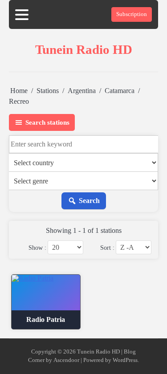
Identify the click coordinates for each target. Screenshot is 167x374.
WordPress (125, 360)
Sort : (107, 247)
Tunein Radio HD (83, 49)
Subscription (131, 14)
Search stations (47, 122)
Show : (37, 247)
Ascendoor (66, 360)
